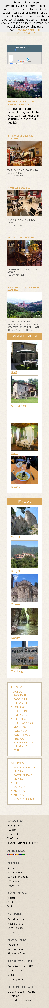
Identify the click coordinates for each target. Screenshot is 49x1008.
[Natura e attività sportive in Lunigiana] (24, 609)
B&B (14, 372)
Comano (19, 707)
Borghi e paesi (15, 927)
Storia (10, 868)
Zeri (16, 750)
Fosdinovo (21, 719)
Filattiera (20, 711)
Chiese (15, 604)
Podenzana (21, 731)
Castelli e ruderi (16, 919)
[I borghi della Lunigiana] (24, 542)
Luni (16, 783)
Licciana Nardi (23, 723)
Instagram (13, 825)
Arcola (18, 795)
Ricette (11, 897)
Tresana (19, 738)
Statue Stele (14, 872)
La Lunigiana (15, 979)
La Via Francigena (17, 876)
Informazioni (25, 30)
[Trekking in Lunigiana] (24, 642)
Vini (9, 906)
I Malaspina (14, 880)
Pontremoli (21, 734)
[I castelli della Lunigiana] (24, 508)
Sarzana (19, 787)
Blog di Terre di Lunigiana (22, 842)
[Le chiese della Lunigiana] (24, 575)
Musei (11, 932)
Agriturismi (18, 406)
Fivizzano (20, 715)
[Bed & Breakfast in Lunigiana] (24, 343)
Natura (16, 638)
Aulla (17, 691)
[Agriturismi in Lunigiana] (24, 377)
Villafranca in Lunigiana (23, 744)
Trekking (17, 671)
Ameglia (19, 791)
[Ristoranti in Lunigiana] (24, 458)
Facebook (12, 834)
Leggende (13, 885)
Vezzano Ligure (24, 799)
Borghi (15, 571)
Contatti (33, 991)
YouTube (12, 838)
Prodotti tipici (15, 902)
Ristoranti (17, 486)
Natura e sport (16, 948)
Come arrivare (15, 970)
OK (38, 30)
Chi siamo (13, 995)
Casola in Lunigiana (20, 701)
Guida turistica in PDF (20, 966)
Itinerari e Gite (16, 953)
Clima (10, 974)
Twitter (11, 829)
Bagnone (19, 695)
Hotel (14, 453)
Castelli (16, 537)
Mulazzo (19, 727)
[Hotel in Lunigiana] (24, 424)
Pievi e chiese (15, 923)
